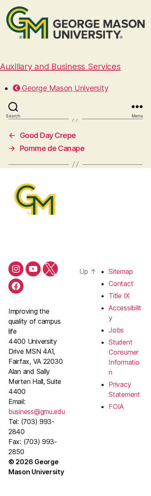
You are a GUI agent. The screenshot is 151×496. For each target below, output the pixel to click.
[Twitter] (50, 268)
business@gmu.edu (36, 411)
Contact (121, 283)
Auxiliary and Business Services (60, 66)
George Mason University (64, 88)
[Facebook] (15, 286)
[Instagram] (15, 268)
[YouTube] (33, 268)
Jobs (116, 330)
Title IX (119, 295)
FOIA (116, 406)
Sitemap (121, 271)
